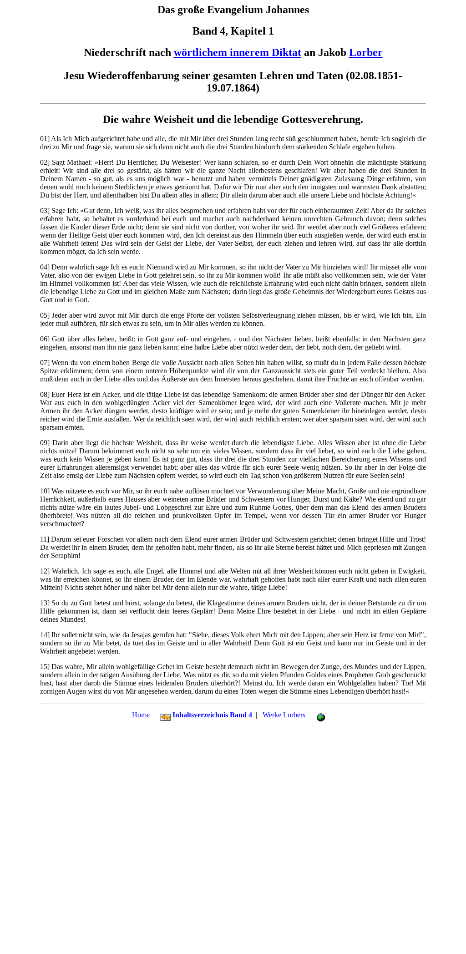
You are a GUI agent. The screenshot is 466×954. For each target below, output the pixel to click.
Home (141, 715)
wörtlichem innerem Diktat (237, 52)
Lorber (366, 52)
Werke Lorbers (284, 715)
